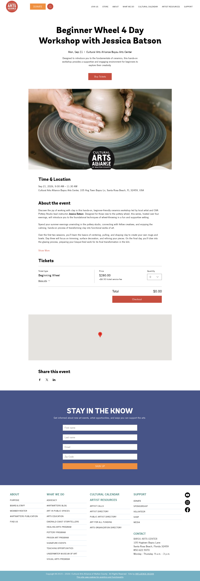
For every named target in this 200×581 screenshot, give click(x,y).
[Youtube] (187, 495)
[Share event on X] (47, 380)
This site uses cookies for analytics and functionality (100, 577)
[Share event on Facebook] (39, 380)
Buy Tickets (100, 76)
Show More (44, 250)
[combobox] (154, 277)
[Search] (50, 6)
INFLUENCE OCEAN (144, 574)
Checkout (137, 299)
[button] (115, 6)
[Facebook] (187, 509)
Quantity (151, 271)
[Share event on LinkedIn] (54, 380)
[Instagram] (187, 502)
